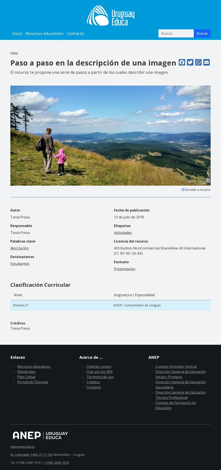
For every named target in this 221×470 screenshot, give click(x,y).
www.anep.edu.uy (22, 447)
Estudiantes (19, 263)
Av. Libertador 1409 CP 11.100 (31, 455)
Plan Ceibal (26, 376)
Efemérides (26, 371)
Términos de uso (100, 376)
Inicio (17, 33)
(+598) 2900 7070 (56, 463)
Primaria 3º (20, 305)
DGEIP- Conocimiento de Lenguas (137, 305)
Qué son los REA (99, 371)
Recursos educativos (44, 33)
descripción (19, 248)
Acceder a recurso (198, 190)
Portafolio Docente (32, 382)
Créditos (93, 382)
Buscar (202, 33)
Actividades (123, 232)
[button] (110, 135)
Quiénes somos (98, 366)
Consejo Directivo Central (176, 366)
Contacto (75, 33)
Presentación (124, 268)
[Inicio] (110, 15)
